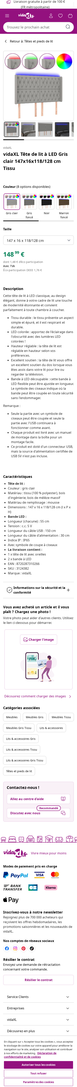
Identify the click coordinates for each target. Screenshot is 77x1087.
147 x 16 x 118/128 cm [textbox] (25, 240)
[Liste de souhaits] (60, 15)
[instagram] (15, 948)
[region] (38, 1061)
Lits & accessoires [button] (51, 728)
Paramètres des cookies (38, 1082)
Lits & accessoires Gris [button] (21, 739)
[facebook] (7, 948)
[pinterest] (23, 948)
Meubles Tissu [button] (61, 717)
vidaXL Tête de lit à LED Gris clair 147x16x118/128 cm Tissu (35, 161)
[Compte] (51, 15)
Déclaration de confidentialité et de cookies (30, 1055)
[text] (13, 255)
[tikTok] (32, 948)
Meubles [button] (12, 717)
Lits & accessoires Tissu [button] (21, 749)
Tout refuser (38, 1073)
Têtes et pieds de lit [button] (19, 771)
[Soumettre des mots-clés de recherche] (68, 27)
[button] (12, 207)
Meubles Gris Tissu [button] (18, 728)
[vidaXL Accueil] (26, 16)
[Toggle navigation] (7, 15)
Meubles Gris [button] (34, 717)
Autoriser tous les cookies (38, 1065)
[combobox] (38, 27)
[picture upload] (38, 666)
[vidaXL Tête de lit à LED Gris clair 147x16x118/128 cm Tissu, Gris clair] (38, 86)
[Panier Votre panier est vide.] (70, 15)
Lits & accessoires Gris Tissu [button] (24, 760)
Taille (7, 229)
